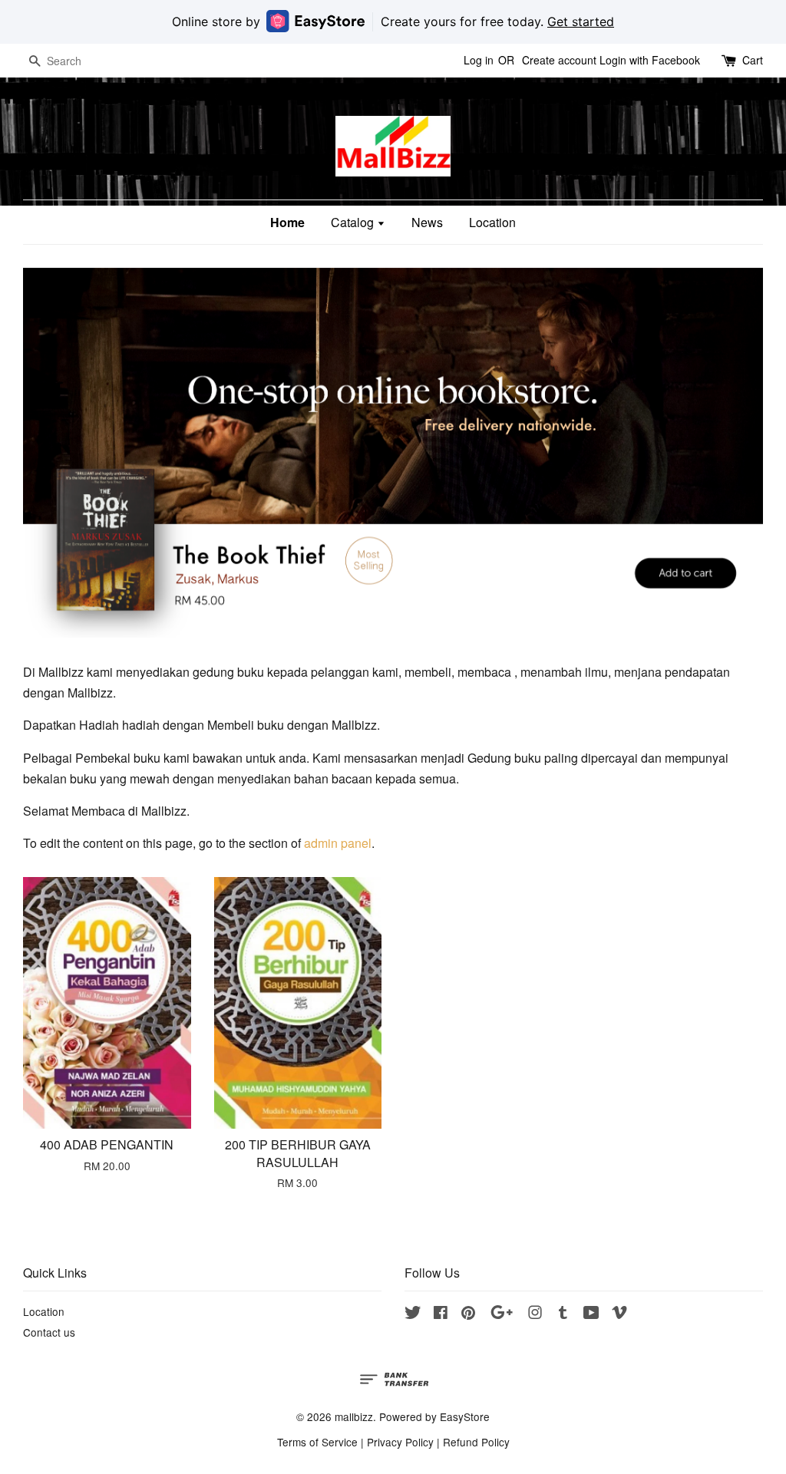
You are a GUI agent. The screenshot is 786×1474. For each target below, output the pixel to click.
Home (287, 222)
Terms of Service (317, 1441)
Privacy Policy (400, 1441)
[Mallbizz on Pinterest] (468, 1314)
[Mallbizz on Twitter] (413, 1314)
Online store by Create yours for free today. (393, 21)
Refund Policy (476, 1441)
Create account (559, 60)
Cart (752, 60)
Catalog (354, 222)
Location (492, 222)
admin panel (338, 843)
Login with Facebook (649, 60)
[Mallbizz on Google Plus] (501, 1314)
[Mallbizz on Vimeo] (619, 1314)
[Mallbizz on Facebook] (440, 1314)
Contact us (49, 1332)
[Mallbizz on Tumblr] (563, 1314)
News (427, 222)
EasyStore (465, 1416)
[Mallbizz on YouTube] (591, 1314)
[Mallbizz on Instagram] (535, 1314)
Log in (479, 60)
